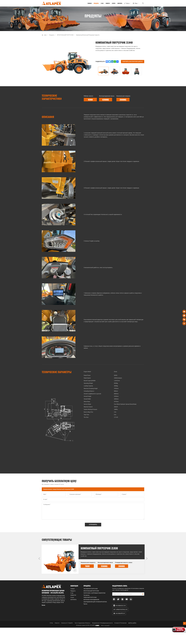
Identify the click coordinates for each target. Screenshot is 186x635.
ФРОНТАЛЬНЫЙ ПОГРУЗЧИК (65, 35)
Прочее (85, 604)
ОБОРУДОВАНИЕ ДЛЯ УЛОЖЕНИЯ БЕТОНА (95, 601)
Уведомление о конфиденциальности (102, 623)
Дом (45, 35)
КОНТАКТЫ (119, 3)
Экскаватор (86, 595)
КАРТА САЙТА (132, 623)
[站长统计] (97, 625)
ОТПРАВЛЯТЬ (93, 524)
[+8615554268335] (184, 315)
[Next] (146, 558)
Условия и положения (120, 623)
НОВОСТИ (108, 3)
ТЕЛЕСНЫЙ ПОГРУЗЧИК (90, 597)
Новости (57, 623)
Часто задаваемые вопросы (82, 623)
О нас (102, 3)
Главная (90, 3)
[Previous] (39, 558)
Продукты (96, 3)
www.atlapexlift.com (120, 613)
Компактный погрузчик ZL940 (99, 548)
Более (43, 605)
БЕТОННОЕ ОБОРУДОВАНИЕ (91, 599)
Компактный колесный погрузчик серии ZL (88, 35)
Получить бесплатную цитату (132, 61)
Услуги (113, 3)
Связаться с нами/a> (67, 623)
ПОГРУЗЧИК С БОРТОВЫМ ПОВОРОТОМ (94, 593)
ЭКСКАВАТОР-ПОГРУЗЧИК (91, 588)
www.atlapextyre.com (120, 605)
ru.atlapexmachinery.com (121, 609)
